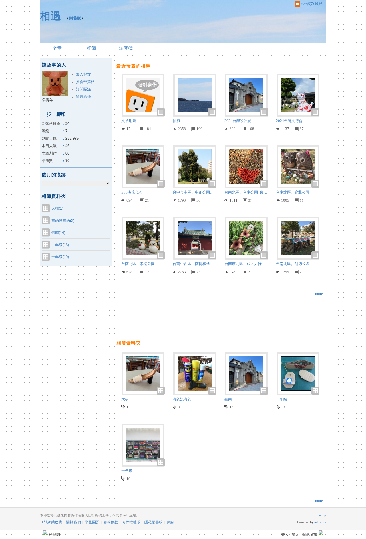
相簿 (91, 48)
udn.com (320, 522)
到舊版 (75, 18)
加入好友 (83, 74)
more (319, 293)
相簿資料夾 (128, 343)
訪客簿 (126, 48)
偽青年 (47, 100)
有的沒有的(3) (62, 220)
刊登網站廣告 (51, 522)
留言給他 (83, 96)
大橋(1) (57, 208)
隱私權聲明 (153, 522)
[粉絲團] (45, 532)
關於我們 (73, 522)
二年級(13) (60, 245)
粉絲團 (54, 534)
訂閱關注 (83, 89)
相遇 (50, 16)
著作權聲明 (131, 522)
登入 (285, 534)
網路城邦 (309, 534)
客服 (170, 522)
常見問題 (92, 522)
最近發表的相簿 (133, 66)
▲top (322, 515)
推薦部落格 (85, 82)
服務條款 (110, 522)
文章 (57, 48)
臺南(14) (58, 232)
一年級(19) (60, 257)
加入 (295, 534)
